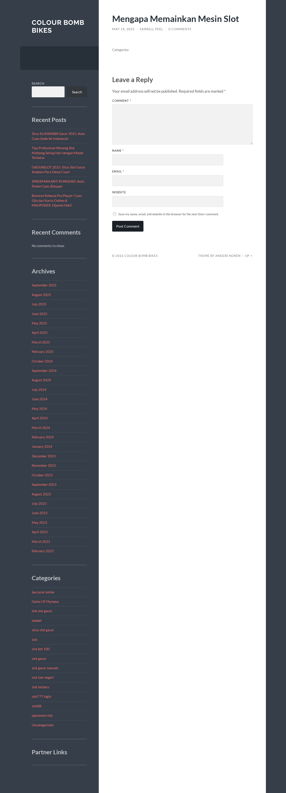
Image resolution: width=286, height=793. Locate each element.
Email (118, 171)
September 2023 (44, 484)
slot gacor (39, 659)
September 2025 (44, 285)
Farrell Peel (151, 29)
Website (119, 192)
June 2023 (39, 513)
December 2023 (44, 456)
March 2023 (41, 541)
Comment (121, 100)
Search (38, 83)
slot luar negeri (43, 677)
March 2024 (41, 428)
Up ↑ (249, 256)
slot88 (36, 706)
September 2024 (44, 371)
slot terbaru (40, 687)
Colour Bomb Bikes (141, 256)
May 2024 (39, 409)
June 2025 (39, 314)
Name (118, 150)
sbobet (37, 620)
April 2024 (40, 418)
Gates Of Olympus (45, 601)
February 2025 (43, 352)
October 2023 (42, 475)
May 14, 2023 (123, 29)
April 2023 (40, 532)
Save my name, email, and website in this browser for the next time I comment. (168, 214)
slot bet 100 (41, 649)
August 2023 (41, 494)
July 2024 (39, 390)
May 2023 (39, 522)
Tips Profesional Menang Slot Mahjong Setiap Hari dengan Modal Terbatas (57, 153)
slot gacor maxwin (45, 668)
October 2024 (42, 361)
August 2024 (41, 380)
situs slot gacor (43, 630)
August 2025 (41, 295)
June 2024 (39, 399)
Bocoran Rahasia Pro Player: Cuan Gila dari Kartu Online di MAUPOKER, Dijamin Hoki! (57, 200)
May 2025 (39, 323)
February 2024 (43, 437)
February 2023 (43, 551)
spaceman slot (42, 715)
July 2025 (39, 304)
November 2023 (44, 465)
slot (34, 639)
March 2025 (41, 342)
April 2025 (40, 332)
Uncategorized (42, 725)
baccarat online (43, 592)
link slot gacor (42, 611)
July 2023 (39, 503)
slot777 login (41, 696)
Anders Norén (228, 256)
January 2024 (42, 446)
